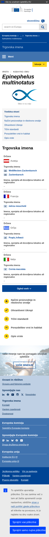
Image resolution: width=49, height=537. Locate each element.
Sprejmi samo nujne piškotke (29, 530)
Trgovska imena (31, 36)
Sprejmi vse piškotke (24, 522)
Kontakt (6, 405)
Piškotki (6, 476)
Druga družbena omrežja (14, 445)
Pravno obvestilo (10, 480)
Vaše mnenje (24, 365)
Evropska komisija (9, 36)
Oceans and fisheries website (16, 384)
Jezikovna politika (10, 471)
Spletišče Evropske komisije (15, 428)
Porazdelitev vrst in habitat (17, 134)
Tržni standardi (11, 129)
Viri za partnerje (29, 471)
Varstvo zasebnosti (11, 409)
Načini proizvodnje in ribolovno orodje (22, 121)
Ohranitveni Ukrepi (13, 125)
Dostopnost (7, 414)
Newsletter (30, 394)
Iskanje (43, 27)
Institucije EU (8, 457)
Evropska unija (9, 461)
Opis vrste (9, 138)
